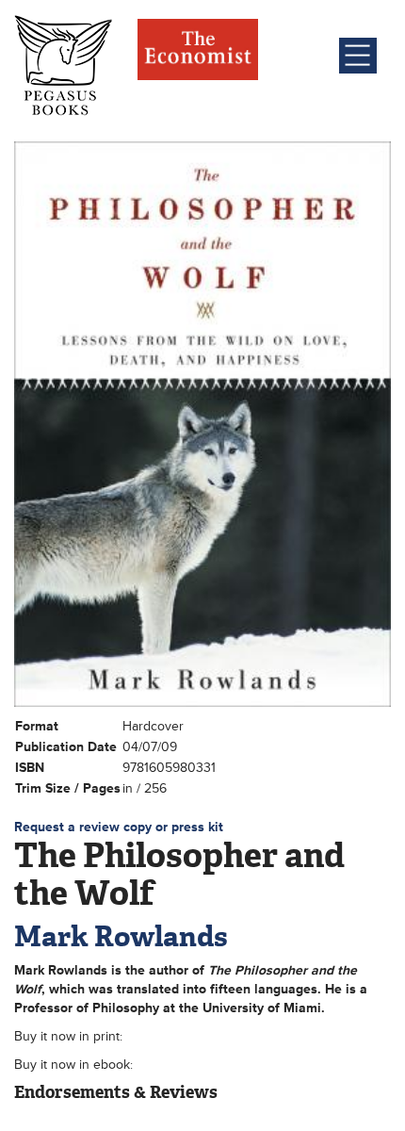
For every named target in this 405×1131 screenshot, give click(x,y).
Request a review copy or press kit (118, 827)
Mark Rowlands (121, 936)
